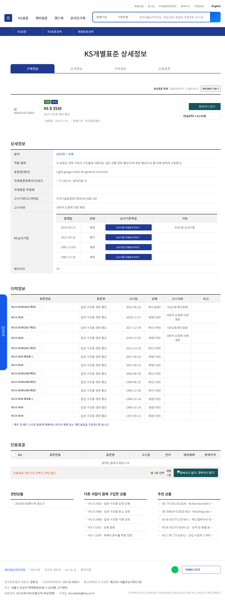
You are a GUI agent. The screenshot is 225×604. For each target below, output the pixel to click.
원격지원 (86, 570)
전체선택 (13, 454)
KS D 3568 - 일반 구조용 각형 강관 (109, 519)
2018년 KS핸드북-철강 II (30, 503)
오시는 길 (70, 570)
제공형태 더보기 (210, 88)
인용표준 (164, 68)
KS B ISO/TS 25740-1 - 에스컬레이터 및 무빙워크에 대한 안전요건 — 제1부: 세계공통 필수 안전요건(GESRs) (188, 519)
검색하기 (215, 17)
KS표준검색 (55, 31)
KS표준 (23, 17)
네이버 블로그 (174, 569)
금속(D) (60, 154)
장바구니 (185, 6)
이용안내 (198, 6)
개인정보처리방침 (14, 570)
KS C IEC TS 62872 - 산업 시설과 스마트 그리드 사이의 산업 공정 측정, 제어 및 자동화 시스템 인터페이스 (188, 535)
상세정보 (76, 68)
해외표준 (41, 17)
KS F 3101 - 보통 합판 (101, 527)
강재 (70, 154)
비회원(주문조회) (168, 6)
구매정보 (32, 68)
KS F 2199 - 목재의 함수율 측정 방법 (110, 535)
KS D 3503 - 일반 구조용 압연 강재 (109, 503)
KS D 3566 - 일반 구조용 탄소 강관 (109, 511)
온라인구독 (77, 17)
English (216, 6)
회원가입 (139, 6)
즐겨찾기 (183, 106)
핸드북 (58, 17)
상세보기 (39, 306)
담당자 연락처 (52, 570)
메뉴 (8, 18)
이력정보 (120, 68)
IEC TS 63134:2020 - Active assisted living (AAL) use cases (188, 503)
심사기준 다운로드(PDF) (127, 227)
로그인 (151, 6)
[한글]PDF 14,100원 (194, 116)
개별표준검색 (86, 31)
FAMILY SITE (193, 569)
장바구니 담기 (207, 106)
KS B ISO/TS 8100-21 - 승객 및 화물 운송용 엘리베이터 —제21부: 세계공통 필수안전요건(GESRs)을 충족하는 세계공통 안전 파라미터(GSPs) (188, 527)
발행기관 (101, 17)
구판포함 (123, 17)
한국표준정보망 (25, 6)
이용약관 (35, 570)
